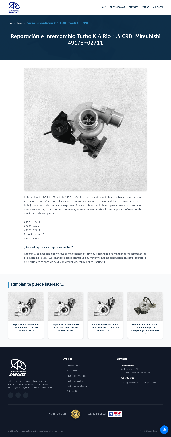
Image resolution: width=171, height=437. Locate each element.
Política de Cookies (75, 381)
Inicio (10, 23)
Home (103, 7)
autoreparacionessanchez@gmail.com (138, 383)
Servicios (133, 7)
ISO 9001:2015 (73, 391)
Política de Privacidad (77, 376)
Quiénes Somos (73, 366)
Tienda (146, 7)
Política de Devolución (77, 386)
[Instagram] (18, 395)
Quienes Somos (117, 7)
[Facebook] (10, 395)
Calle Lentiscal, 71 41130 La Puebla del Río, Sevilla (135, 369)
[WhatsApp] (25, 395)
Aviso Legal (72, 371)
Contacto (158, 7)
